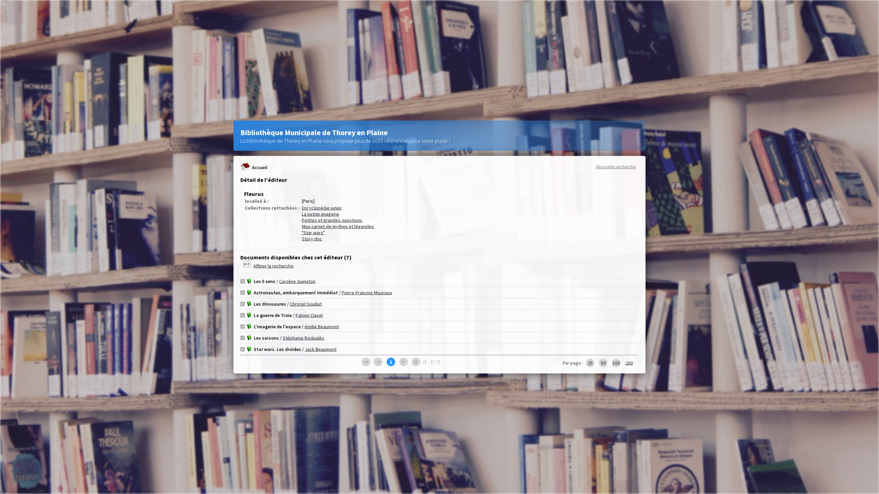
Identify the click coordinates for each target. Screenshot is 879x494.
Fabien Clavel (309, 315)
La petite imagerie (320, 214)
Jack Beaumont (320, 349)
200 (629, 363)
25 (590, 363)
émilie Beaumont (322, 327)
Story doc (312, 239)
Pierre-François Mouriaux (367, 293)
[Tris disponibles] (247, 266)
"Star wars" (313, 233)
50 (603, 363)
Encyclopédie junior (322, 208)
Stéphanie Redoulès (303, 338)
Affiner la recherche (273, 266)
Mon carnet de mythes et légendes (338, 226)
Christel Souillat (306, 304)
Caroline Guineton (297, 281)
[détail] (242, 281)
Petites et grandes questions (332, 220)
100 (616, 363)
